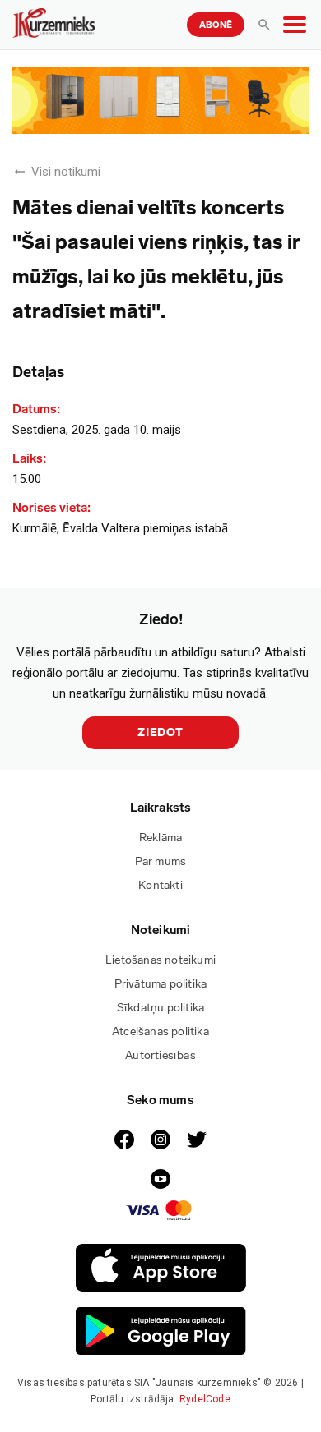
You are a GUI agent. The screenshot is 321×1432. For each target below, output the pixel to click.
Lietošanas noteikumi (160, 960)
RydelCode (204, 1399)
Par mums (161, 861)
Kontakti (160, 885)
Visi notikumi (65, 171)
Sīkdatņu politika (160, 1008)
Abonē (215, 25)
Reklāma (160, 838)
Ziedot (160, 732)
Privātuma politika (160, 984)
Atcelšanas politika (160, 1031)
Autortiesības (160, 1055)
